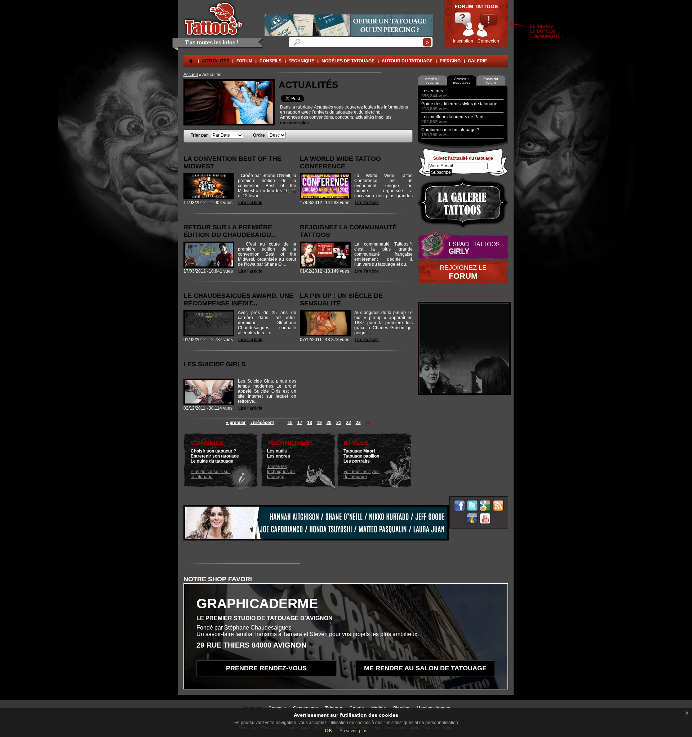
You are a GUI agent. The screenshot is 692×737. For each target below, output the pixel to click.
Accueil (190, 74)
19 (319, 422)
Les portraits (356, 461)
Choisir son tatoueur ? (213, 451)
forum (244, 60)
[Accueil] (213, 18)
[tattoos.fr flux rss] (498, 506)
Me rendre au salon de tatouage (425, 668)
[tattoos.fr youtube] (485, 519)
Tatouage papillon (361, 456)
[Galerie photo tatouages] (463, 202)
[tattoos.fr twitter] (472, 506)
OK (328, 730)
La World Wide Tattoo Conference (340, 162)
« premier (236, 422)
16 (290, 422)
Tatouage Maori (359, 451)
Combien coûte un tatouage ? (450, 129)
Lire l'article (250, 202)
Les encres (278, 456)
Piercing (450, 60)
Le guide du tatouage (212, 461)
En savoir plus (353, 730)
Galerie (477, 60)
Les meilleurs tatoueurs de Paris (452, 116)
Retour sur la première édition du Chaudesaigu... (229, 231)
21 (338, 422)
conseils (270, 60)
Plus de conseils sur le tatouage (210, 474)
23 (358, 422)
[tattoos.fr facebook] (459, 506)
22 (348, 422)
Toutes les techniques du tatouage (281, 471)
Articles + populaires (461, 80)
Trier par (200, 135)
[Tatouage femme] (463, 244)
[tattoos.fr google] (485, 506)
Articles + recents (432, 80)
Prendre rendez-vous (266, 668)
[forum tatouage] (476, 24)
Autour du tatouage (407, 60)
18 (309, 422)
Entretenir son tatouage (215, 456)
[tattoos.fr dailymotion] (472, 519)
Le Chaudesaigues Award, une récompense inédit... (238, 299)
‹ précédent (262, 422)
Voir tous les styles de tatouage (361, 474)
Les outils (277, 451)
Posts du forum (490, 80)
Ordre (259, 135)
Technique (301, 60)
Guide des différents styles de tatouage (459, 103)
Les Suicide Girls (214, 364)
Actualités (215, 60)
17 (299, 422)
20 (329, 422)
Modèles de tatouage (347, 60)
